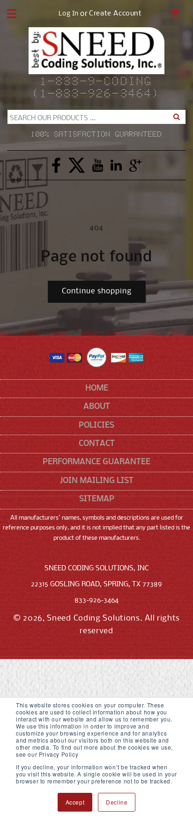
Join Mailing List (97, 480)
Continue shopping (97, 291)
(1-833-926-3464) (96, 94)
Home (96, 388)
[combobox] (96, 117)
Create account (115, 13)
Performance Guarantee (96, 462)
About (96, 406)
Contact (97, 443)
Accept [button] (75, 802)
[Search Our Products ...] (177, 117)
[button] (11, 13)
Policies (96, 425)
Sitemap (96, 499)
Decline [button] (116, 802)
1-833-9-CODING (96, 82)
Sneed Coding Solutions (93, 618)
